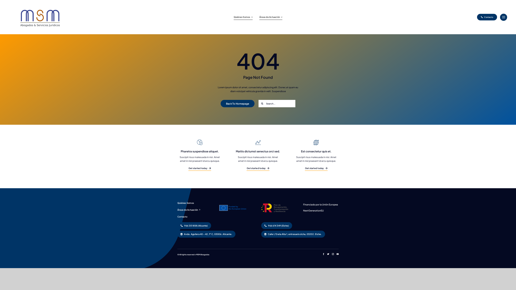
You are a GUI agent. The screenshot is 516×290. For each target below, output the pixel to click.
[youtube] (338, 254)
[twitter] (328, 254)
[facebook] (323, 254)
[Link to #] (503, 17)
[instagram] (333, 254)
